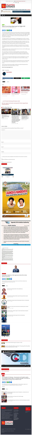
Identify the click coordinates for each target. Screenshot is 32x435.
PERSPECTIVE (4, 273)
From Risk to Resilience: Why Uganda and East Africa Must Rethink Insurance (14, 275)
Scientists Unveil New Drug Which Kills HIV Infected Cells (6, 94)
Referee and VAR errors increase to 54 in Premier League (15, 396)
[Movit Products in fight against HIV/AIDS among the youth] (16, 89)
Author (3, 70)
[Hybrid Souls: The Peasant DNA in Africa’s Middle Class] (4, 288)
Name (2, 142)
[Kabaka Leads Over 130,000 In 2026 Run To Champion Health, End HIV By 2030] (25, 88)
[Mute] (28, 366)
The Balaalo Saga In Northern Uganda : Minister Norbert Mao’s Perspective (17, 310)
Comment (3, 129)
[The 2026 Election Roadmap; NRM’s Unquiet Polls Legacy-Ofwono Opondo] (4, 295)
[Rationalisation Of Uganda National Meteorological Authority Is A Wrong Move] (4, 299)
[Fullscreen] (29, 366)
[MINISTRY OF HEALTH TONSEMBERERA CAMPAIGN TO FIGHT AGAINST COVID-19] (26, 109)
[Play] (2, 366)
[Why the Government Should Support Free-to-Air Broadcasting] (4, 314)
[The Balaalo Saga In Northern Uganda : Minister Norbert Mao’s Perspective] (4, 310)
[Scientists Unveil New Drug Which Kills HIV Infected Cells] (6, 89)
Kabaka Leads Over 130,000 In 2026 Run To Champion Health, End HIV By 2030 (25, 92)
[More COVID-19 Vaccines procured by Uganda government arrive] (6, 109)
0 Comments (14, 27)
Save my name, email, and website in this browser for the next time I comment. (14, 156)
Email (2, 146)
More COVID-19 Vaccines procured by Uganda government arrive (5, 116)
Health (3, 24)
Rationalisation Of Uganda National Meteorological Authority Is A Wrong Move (18, 300)
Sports (3, 375)
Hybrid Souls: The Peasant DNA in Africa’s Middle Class (15, 288)
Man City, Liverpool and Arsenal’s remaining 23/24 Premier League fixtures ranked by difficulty (15, 104)
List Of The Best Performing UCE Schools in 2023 (11, 101)
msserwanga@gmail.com (16, 419)
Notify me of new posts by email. (6, 162)
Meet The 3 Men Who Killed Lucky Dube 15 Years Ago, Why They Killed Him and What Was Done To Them (17, 346)
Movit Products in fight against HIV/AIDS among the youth (16, 94)
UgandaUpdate (10, 27)
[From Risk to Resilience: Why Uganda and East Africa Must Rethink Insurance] (16, 265)
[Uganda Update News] (2, 15)
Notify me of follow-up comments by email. (8, 159)
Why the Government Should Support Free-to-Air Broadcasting (16, 315)
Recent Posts (7, 70)
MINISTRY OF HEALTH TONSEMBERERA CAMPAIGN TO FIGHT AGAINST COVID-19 (25, 117)
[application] (16, 358)
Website (2, 151)
